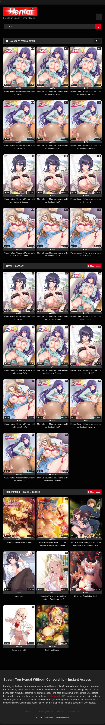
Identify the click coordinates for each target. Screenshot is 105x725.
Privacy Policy (46, 711)
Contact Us (29, 711)
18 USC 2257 (74, 711)
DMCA (60, 711)
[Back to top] (97, 717)
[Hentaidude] (52, 11)
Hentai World (53, 696)
